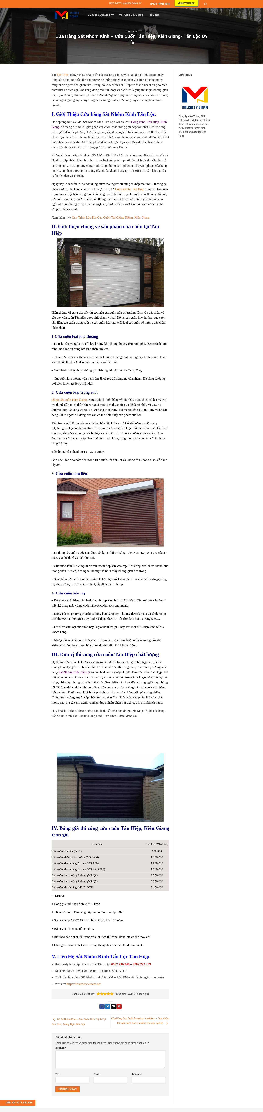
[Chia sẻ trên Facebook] (102, 1006)
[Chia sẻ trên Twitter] (107, 1006)
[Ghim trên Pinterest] (119, 1006)
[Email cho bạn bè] (113, 1006)
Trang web (137, 1074)
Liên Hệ (154, 15)
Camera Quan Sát (101, 15)
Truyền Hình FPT (131, 15)
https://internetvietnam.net (84, 984)
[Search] (205, 4)
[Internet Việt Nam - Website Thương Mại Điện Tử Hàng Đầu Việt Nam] (67, 14)
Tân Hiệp (63, 74)
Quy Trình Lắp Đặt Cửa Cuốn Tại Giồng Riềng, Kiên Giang (110, 217)
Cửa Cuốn (131, 31)
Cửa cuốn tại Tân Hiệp (129, 189)
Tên (57, 1074)
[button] (98, 994)
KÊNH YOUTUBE (186, 3)
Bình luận (60, 1048)
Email (97, 1074)
